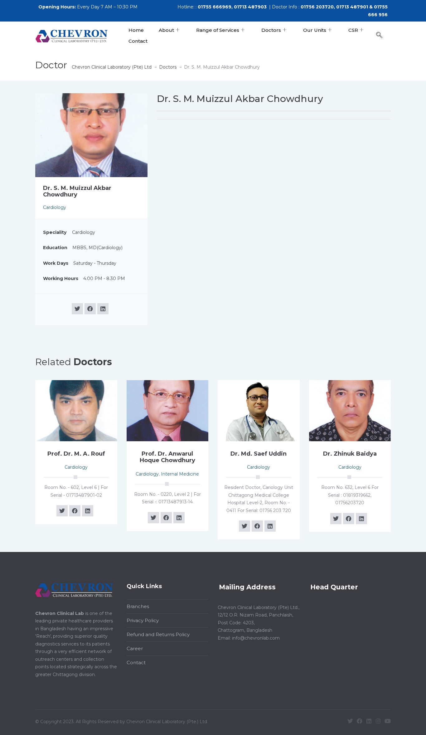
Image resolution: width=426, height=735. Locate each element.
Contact (138, 41)
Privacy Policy (143, 620)
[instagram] (378, 721)
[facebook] (90, 308)
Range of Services (217, 30)
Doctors (271, 30)
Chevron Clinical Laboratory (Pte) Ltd (112, 67)
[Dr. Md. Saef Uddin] (259, 410)
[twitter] (77, 308)
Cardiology (54, 207)
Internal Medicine (180, 474)
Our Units (314, 30)
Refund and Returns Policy (158, 634)
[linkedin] (103, 308)
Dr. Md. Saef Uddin (258, 453)
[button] (382, 35)
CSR (353, 30)
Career (135, 648)
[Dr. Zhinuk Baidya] (350, 410)
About (166, 30)
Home (136, 30)
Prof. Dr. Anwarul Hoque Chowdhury (167, 457)
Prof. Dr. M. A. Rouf (76, 453)
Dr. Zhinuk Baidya (350, 453)
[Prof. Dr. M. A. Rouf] (76, 410)
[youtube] (388, 721)
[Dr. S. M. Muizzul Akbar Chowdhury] (91, 135)
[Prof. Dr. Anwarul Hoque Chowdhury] (168, 410)
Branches (138, 606)
